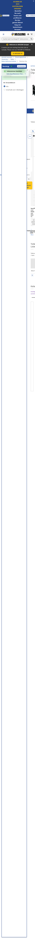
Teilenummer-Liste (31, 232)
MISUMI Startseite (7, 57)
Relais (12, 59)
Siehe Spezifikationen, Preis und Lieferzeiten (15, 74)
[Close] (31, 44)
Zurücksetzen (21, 66)
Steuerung (5, 59)
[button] (17, 53)
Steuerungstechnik (20, 57)
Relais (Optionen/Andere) (9, 61)
